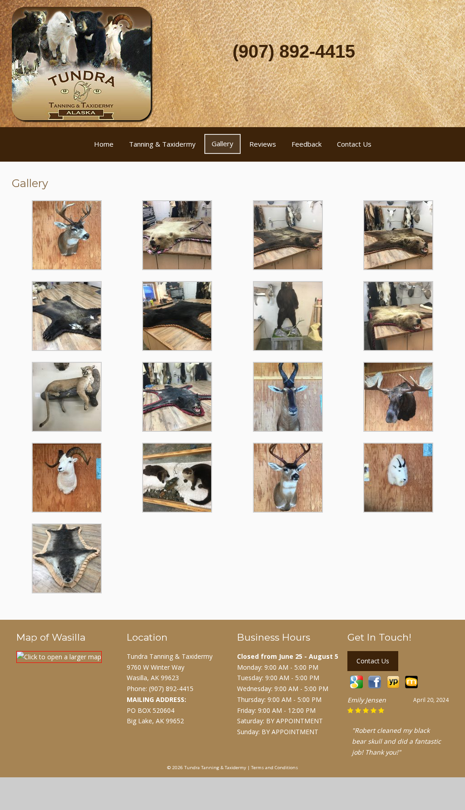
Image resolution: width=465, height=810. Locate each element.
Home (104, 143)
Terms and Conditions (274, 767)
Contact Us (354, 143)
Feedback (307, 143)
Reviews (262, 143)
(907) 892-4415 (293, 51)
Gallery (222, 143)
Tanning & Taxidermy (162, 143)
